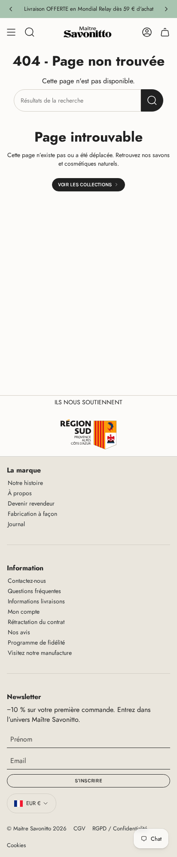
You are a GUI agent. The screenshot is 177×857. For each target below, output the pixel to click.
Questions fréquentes (34, 591)
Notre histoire (25, 482)
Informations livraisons (36, 601)
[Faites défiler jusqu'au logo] (88, 434)
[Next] (166, 9)
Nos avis (19, 632)
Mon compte (24, 611)
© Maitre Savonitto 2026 (37, 828)
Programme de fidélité (36, 642)
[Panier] (165, 32)
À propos (20, 493)
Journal (16, 524)
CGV (79, 828)
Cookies (16, 845)
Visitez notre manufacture (40, 652)
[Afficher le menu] (11, 32)
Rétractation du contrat (36, 622)
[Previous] (11, 9)
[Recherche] (152, 100)
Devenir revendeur (31, 503)
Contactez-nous (27, 580)
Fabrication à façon (32, 513)
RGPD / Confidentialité (119, 828)
